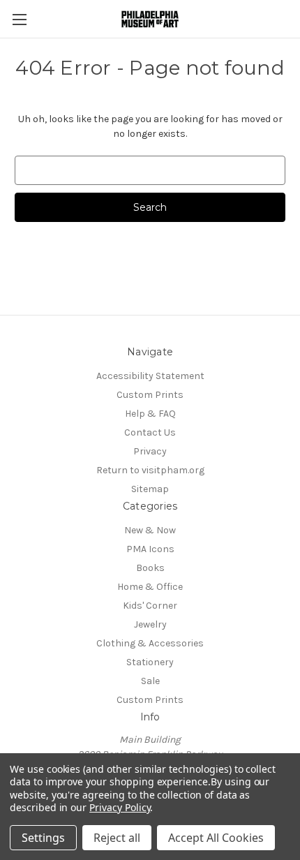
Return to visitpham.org (150, 470)
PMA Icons (150, 549)
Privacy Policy (119, 807)
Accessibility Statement (150, 376)
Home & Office (150, 587)
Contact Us (150, 432)
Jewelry (150, 624)
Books (150, 568)
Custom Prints (150, 395)
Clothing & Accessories (150, 643)
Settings (43, 837)
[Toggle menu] (19, 19)
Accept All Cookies (216, 837)
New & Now (150, 530)
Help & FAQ (150, 414)
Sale (150, 681)
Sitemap (150, 489)
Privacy (150, 451)
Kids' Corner (150, 605)
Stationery (150, 662)
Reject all (116, 837)
